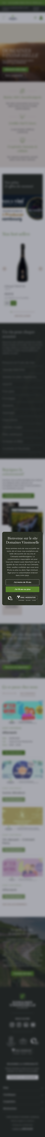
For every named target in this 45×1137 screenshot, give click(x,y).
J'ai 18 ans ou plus (22, 589)
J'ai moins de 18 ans (22, 582)
